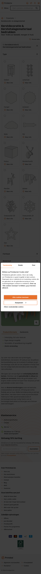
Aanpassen (19, 303)
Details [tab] (20, 265)
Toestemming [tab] (7, 265)
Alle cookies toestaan (20, 297)
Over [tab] (33, 265)
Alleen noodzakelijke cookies (13, 307)
